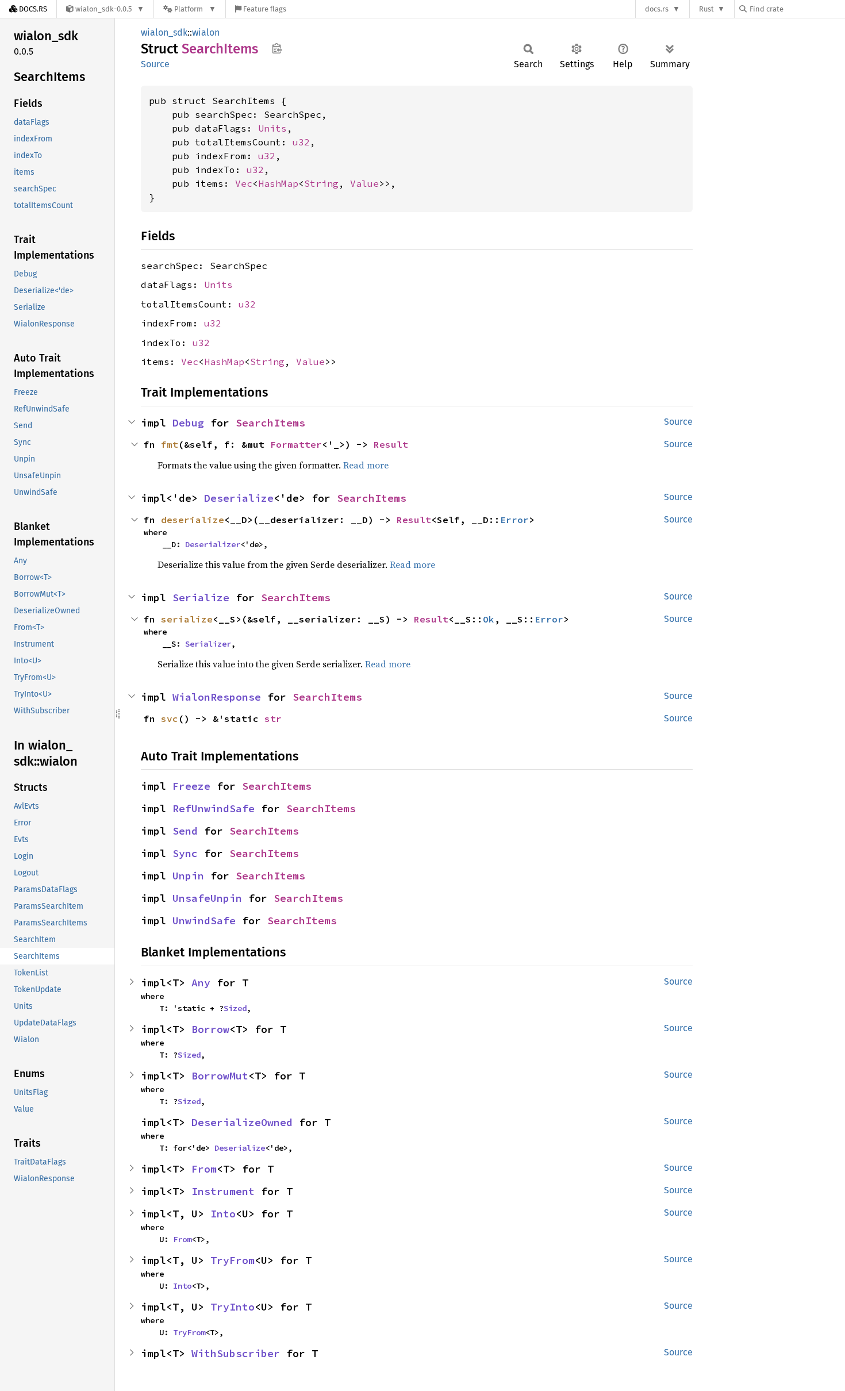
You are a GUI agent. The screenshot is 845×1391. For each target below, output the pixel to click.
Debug (188, 422)
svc (169, 718)
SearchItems (270, 422)
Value (364, 183)
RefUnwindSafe (213, 808)
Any (200, 982)
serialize (187, 619)
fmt (169, 444)
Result (391, 444)
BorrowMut (219, 1075)
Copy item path (276, 48)
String (321, 183)
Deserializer (212, 544)
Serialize (200, 597)
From (204, 1168)
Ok (488, 619)
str (273, 718)
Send (185, 830)
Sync (185, 853)
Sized (235, 1008)
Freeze (191, 786)
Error (514, 519)
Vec (243, 183)
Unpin (188, 875)
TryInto (232, 1306)
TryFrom (232, 1260)
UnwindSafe (204, 920)
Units (272, 128)
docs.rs (657, 9)
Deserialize (239, 498)
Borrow (210, 1029)
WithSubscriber (235, 1353)
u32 (301, 142)
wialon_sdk (164, 32)
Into (223, 1213)
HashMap (278, 183)
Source (155, 64)
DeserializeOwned (242, 1122)
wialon (206, 32)
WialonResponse (216, 697)
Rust (706, 9)
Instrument (223, 1191)
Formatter (296, 444)
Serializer (208, 644)
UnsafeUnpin (207, 898)
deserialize (192, 519)
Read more (366, 465)
